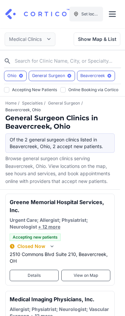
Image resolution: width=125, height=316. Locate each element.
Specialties (32, 103)
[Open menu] (112, 14)
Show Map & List (97, 39)
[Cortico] (37, 14)
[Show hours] (52, 246)
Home (11, 103)
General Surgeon (64, 103)
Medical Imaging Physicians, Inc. (52, 299)
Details (34, 275)
